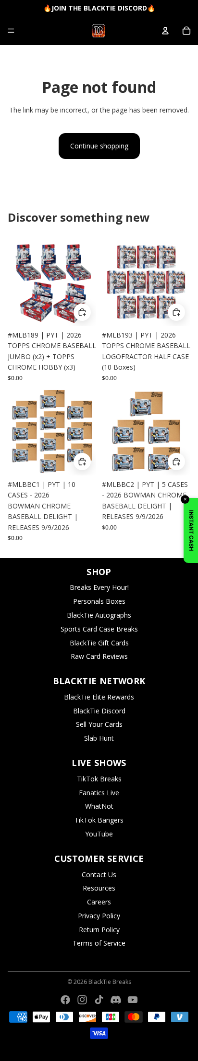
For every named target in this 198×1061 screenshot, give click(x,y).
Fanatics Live (99, 792)
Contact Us (99, 874)
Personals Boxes (99, 601)
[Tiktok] (99, 999)
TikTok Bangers (99, 819)
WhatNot (99, 806)
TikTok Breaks (99, 778)
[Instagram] (82, 999)
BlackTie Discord (99, 710)
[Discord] (116, 999)
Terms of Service (99, 943)
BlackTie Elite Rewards (99, 696)
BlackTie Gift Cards (99, 642)
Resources (99, 887)
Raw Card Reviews (99, 656)
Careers (99, 901)
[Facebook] (65, 999)
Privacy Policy (99, 915)
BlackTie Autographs (99, 615)
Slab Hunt (99, 738)
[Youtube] (132, 999)
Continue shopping (99, 145)
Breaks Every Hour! (99, 587)
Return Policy (99, 929)
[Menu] (11, 31)
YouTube (99, 833)
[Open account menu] (165, 30)
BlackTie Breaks (109, 982)
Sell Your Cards (99, 724)
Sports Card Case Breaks (99, 628)
